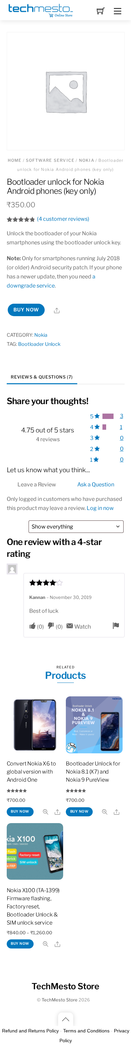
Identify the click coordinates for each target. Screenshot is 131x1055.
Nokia (86, 160)
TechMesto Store (60, 999)
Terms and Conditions (86, 1030)
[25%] (104, 427)
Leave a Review (36, 484)
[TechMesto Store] (40, 8)
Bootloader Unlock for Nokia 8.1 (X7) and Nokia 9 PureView (93, 771)
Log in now (100, 508)
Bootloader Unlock (39, 344)
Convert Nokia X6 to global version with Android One (31, 771)
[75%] (107, 416)
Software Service (50, 160)
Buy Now (26, 310)
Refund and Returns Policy (30, 1030)
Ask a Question (95, 484)
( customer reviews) (63, 219)
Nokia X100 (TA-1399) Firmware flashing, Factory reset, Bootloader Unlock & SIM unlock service (33, 906)
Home (15, 160)
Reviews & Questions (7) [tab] (42, 377)
